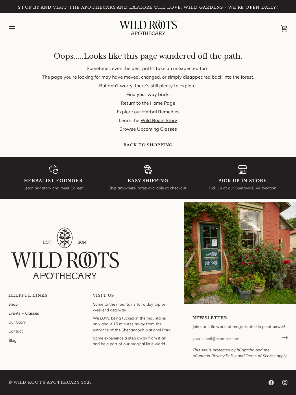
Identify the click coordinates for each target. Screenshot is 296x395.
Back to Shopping (148, 145)
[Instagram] (285, 382)
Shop (13, 304)
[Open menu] (17, 28)
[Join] (283, 337)
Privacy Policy (223, 355)
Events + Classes (23, 313)
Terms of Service (260, 355)
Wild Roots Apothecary (47, 382)
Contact (15, 330)
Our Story (17, 322)
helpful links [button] (28, 295)
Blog (12, 340)
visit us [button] (103, 295)
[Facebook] (271, 382)
